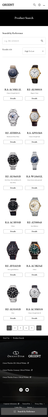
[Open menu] (44, 5)
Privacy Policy (39, 403)
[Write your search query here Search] (34, 5)
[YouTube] (27, 390)
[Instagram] (21, 390)
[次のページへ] (38, 327)
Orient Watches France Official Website (16, 377)
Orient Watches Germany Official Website (16, 370)
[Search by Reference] (24, 40)
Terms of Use (26, 403)
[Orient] (8, 5)
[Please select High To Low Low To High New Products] (34, 51)
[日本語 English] (39, 5)
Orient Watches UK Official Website (14, 363)
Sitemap (29, 407)
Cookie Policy (18, 407)
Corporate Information (10, 403)
